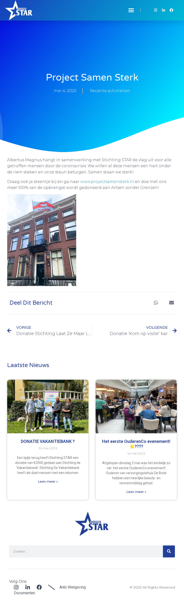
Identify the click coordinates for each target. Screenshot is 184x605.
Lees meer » (48, 481)
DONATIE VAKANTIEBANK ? (48, 441)
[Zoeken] (169, 551)
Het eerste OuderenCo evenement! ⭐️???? (136, 444)
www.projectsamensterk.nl (107, 181)
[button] (131, 10)
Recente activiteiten (110, 90)
